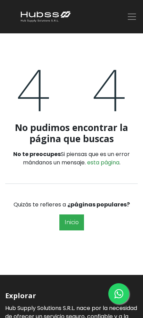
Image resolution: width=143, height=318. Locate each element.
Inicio (72, 222)
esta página (103, 162)
